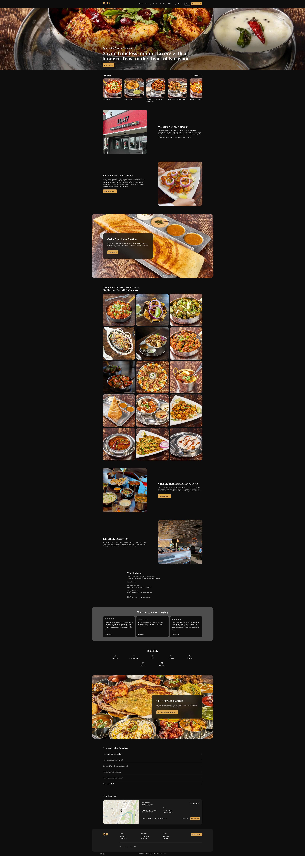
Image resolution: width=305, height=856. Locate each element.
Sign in (187, 4)
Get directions (194, 803)
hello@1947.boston (168, 812)
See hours (185, 818)
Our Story (163, 4)
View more (107, 630)
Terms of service (124, 846)
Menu (141, 4)
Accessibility (133, 846)
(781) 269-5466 (167, 810)
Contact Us (123, 838)
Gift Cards (166, 836)
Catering (148, 4)
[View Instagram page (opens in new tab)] (104, 854)
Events (155, 4)
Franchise (144, 838)
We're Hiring (172, 4)
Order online (195, 818)
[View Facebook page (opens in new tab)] (101, 854)
